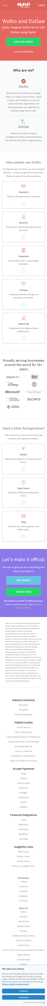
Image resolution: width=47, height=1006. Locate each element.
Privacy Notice (8, 984)
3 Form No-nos (24, 727)
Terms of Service (23, 940)
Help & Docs (23, 921)
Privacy (23, 931)
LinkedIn (23, 891)
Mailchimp (23, 824)
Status (23, 911)
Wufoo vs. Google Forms (23, 866)
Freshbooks (23, 797)
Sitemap (23, 916)
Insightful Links (23, 847)
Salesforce (23, 829)
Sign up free (23, 591)
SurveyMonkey (23, 959)
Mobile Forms (23, 856)
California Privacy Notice (23, 935)
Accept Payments (23, 769)
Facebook (23, 886)
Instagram (23, 896)
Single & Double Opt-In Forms (23, 760)
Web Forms (23, 851)
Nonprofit (23, 709)
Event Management (23, 714)
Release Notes (23, 926)
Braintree (23, 787)
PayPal (23, 802)
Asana (23, 819)
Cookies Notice (22, 984)
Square (23, 778)
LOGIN (41, 5)
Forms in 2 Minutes (23, 751)
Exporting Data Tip (23, 746)
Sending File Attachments (23, 756)
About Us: (23, 908)
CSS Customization (23, 732)
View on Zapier (23, 41)
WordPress (24, 834)
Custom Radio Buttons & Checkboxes (23, 736)
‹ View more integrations (24, 51)
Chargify (23, 792)
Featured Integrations (23, 815)
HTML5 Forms (23, 861)
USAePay (23, 807)
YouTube (23, 900)
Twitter (23, 881)
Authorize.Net (23, 783)
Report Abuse (23, 954)
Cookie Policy (23, 945)
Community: (23, 878)
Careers (23, 964)
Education (23, 705)
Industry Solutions (23, 700)
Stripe (23, 773)
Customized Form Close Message (23, 741)
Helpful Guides (23, 722)
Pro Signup (23, 580)
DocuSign (23, 838)
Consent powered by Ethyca (32, 1002)
